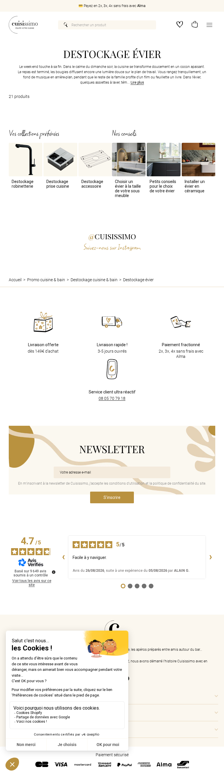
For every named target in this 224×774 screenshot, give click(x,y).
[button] (195, 25)
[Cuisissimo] (23, 25)
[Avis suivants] (210, 557)
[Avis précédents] (63, 557)
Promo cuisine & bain (46, 279)
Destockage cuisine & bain (94, 279)
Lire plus (137, 83)
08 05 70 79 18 (112, 398)
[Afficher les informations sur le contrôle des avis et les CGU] (53, 572)
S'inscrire (112, 497)
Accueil (15, 279)
